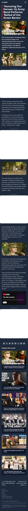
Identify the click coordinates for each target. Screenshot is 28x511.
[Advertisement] (14, 84)
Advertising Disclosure (7, 496)
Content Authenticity (7, 498)
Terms (3, 492)
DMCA (3, 493)
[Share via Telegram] (21, 343)
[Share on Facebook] (24, 343)
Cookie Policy (5, 490)
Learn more (10, 507)
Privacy (3, 489)
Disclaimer (4, 495)
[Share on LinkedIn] (4, 343)
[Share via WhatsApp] (18, 343)
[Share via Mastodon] (12, 343)
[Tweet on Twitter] (7, 343)
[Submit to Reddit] (15, 343)
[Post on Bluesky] (10, 343)
